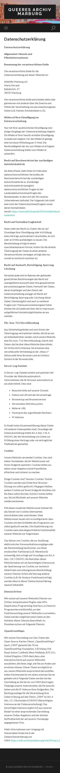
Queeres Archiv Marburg (30, 11)
